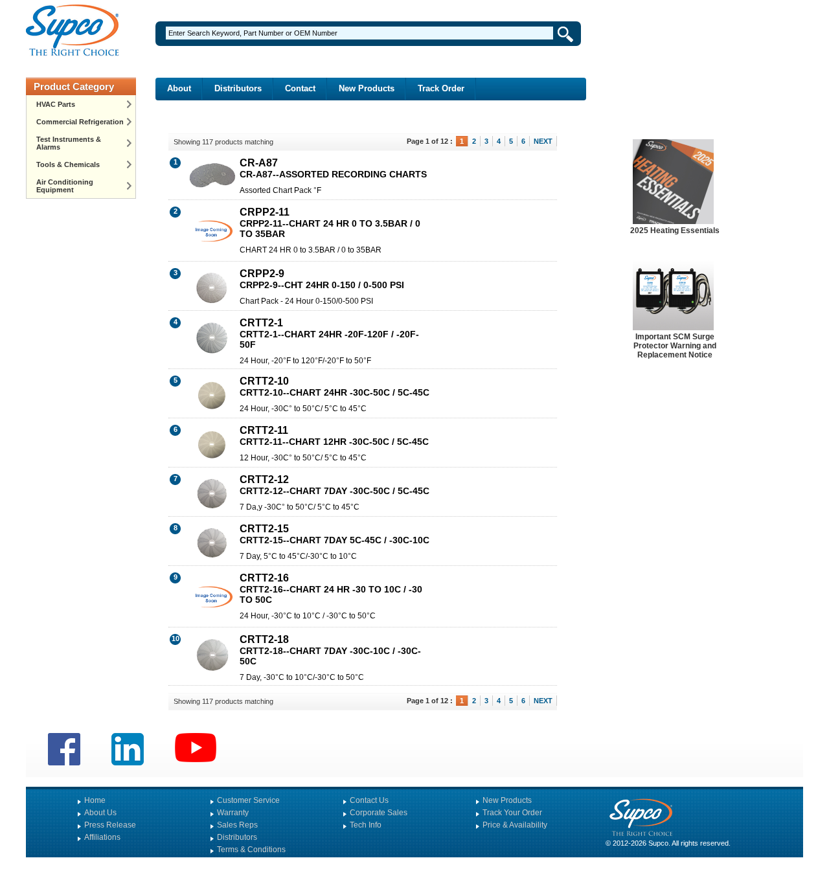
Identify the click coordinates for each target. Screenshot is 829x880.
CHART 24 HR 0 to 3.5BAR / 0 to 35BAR (310, 249)
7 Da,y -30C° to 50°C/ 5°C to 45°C (299, 507)
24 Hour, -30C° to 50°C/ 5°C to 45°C (303, 408)
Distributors (238, 88)
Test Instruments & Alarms (68, 143)
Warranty (233, 812)
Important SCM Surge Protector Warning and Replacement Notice (674, 345)
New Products (366, 88)
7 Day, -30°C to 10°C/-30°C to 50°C (302, 677)
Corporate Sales (378, 812)
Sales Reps (237, 824)
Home (95, 800)
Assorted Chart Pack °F (280, 190)
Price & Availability (515, 824)
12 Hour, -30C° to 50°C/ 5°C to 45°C (303, 457)
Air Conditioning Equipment (64, 186)
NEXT (543, 141)
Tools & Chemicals (68, 164)
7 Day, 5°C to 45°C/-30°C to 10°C (298, 556)
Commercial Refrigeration (80, 122)
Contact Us (369, 800)
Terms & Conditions (251, 849)
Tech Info (365, 824)
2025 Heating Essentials (675, 230)
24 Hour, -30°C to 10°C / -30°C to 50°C (308, 615)
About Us (100, 812)
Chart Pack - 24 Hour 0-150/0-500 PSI (306, 301)
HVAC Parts (55, 104)
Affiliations (102, 837)
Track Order (441, 88)
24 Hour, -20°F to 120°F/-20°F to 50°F (305, 360)
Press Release (110, 824)
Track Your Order (512, 812)
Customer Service (248, 800)
